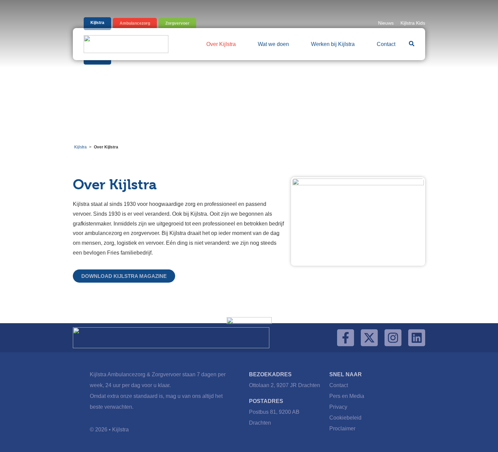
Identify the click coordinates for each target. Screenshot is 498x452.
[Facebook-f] (345, 337)
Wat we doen (273, 44)
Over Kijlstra (221, 44)
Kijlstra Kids (412, 23)
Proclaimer (342, 428)
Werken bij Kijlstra (333, 44)
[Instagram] (393, 337)
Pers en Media (346, 396)
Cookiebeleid (345, 418)
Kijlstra (80, 147)
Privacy (338, 407)
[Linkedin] (416, 337)
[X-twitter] (369, 337)
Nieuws (386, 23)
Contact (386, 44)
